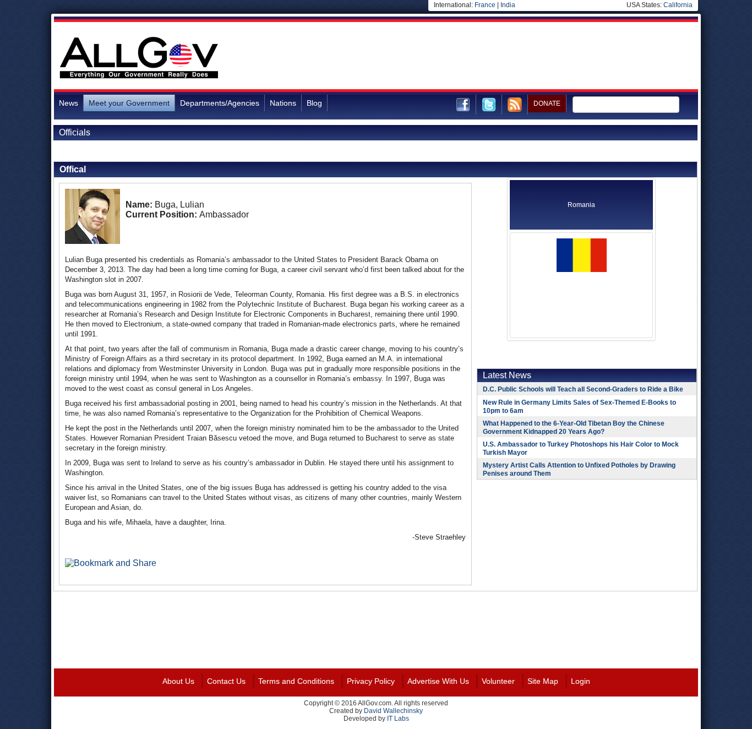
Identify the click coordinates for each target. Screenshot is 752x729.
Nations (283, 103)
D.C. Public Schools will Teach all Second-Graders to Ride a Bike (583, 389)
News (68, 103)
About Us (178, 681)
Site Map (542, 681)
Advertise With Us (438, 681)
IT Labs (398, 718)
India (507, 5)
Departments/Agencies (219, 103)
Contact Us (226, 681)
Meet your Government (129, 103)
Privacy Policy (371, 681)
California (678, 5)
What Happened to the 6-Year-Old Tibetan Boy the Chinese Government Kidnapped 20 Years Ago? (573, 428)
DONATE (546, 103)
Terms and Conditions (296, 681)
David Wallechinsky (393, 711)
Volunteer (498, 681)
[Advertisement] (497, 57)
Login (580, 681)
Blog (314, 103)
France (485, 5)
